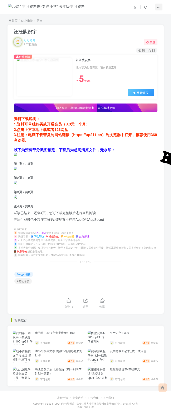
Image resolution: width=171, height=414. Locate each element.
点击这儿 (41, 232)
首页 (14, 20)
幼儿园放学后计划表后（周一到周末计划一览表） (58, 371)
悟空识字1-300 (119, 333)
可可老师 (29, 40)
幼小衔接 (27, 20)
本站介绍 (68, 236)
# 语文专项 (23, 281)
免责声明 (78, 398)
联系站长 (21, 251)
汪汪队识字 (25, 31)
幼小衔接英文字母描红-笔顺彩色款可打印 (59, 353)
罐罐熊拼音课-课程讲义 (125, 369)
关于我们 (108, 398)
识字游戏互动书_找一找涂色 (128, 351)
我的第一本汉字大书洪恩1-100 (55, 333)
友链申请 (62, 398)
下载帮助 (38, 236)
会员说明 (83, 236)
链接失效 (53, 236)
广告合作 (93, 398)
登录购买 (142, 93)
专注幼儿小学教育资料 (91, 403)
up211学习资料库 (65, 403)
